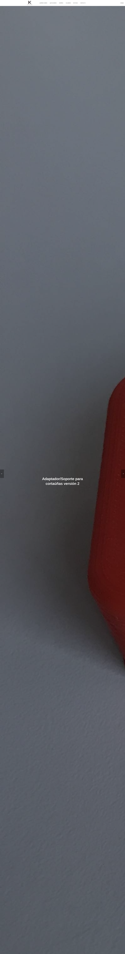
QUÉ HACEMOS (53, 2)
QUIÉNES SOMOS (43, 2)
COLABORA (68, 2)
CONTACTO (82, 2)
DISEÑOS (61, 2)
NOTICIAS (75, 2)
